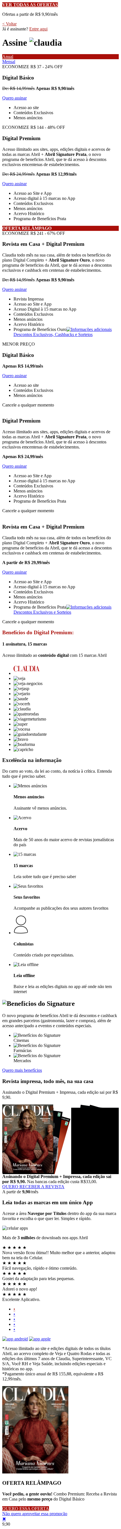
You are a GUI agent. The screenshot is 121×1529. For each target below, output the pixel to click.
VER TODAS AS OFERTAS (30, 4)
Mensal (8, 61)
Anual (7, 56)
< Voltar (9, 23)
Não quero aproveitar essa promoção (34, 1513)
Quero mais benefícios (22, 1070)
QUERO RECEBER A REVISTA (33, 1186)
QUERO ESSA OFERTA (25, 1508)
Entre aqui (38, 28)
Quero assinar (14, 98)
